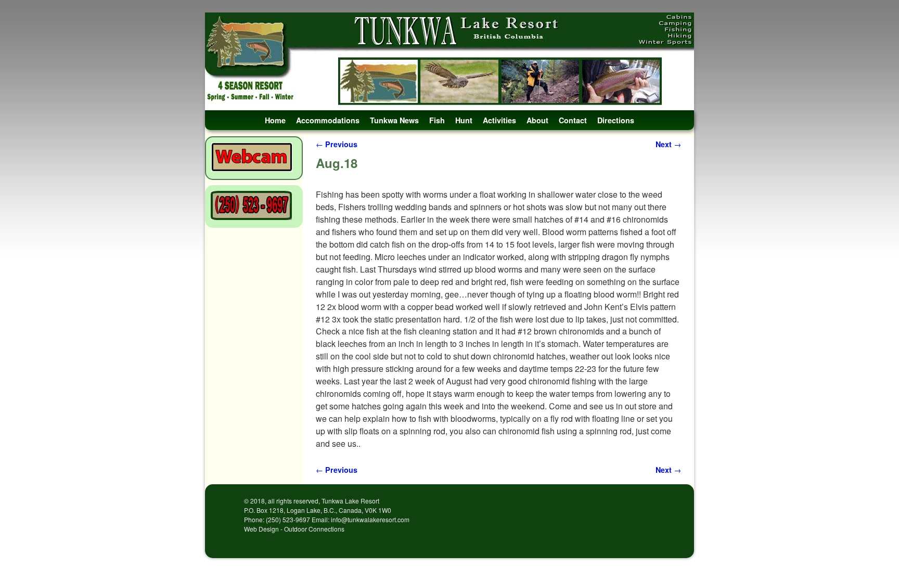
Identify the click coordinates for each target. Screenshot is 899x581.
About (537, 120)
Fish (437, 120)
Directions (615, 120)
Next (668, 144)
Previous (336, 144)
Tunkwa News (394, 120)
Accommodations (327, 120)
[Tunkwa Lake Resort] (449, 61)
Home (275, 120)
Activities (499, 120)
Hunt (463, 120)
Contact (573, 120)
